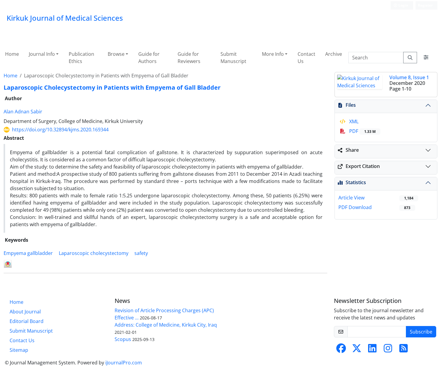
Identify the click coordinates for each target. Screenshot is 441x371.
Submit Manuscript (233, 57)
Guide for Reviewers (189, 57)
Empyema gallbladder (28, 253)
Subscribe (421, 331)
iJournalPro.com (123, 362)
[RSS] (403, 350)
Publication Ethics (81, 57)
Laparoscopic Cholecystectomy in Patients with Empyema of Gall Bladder (112, 87)
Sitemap (19, 350)
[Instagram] (388, 350)
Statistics (356, 182)
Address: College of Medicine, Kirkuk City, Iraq (166, 325)
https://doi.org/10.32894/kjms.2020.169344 (60, 129)
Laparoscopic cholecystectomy (93, 253)
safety (141, 253)
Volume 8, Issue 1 (409, 77)
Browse (116, 54)
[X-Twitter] (357, 350)
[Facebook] (341, 350)
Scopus (123, 339)
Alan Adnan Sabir (23, 111)
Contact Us (306, 57)
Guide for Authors (149, 57)
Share (352, 150)
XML (353, 121)
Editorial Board (27, 321)
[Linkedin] (372, 350)
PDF (362, 131)
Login (403, 5)
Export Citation (363, 166)
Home (12, 54)
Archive (333, 54)
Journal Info (42, 54)
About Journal (25, 311)
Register (425, 5)
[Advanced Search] (426, 57)
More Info (273, 54)
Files (351, 105)
